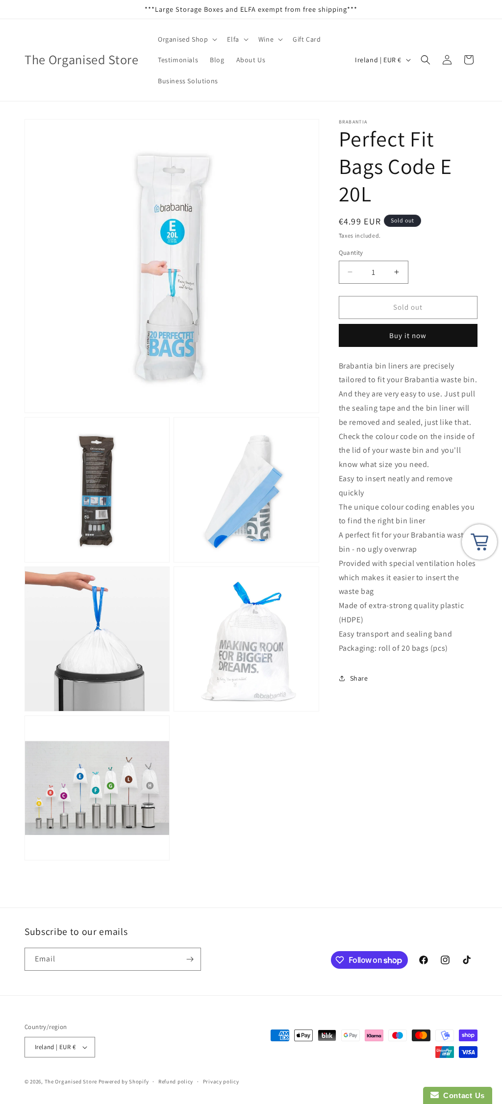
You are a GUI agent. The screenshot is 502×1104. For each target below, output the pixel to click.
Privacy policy (221, 1081)
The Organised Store (71, 1081)
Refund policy (175, 1081)
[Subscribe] (190, 959)
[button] (186, 39)
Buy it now (408, 335)
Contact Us (462, 1095)
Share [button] (359, 678)
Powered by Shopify (124, 1081)
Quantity (351, 252)
